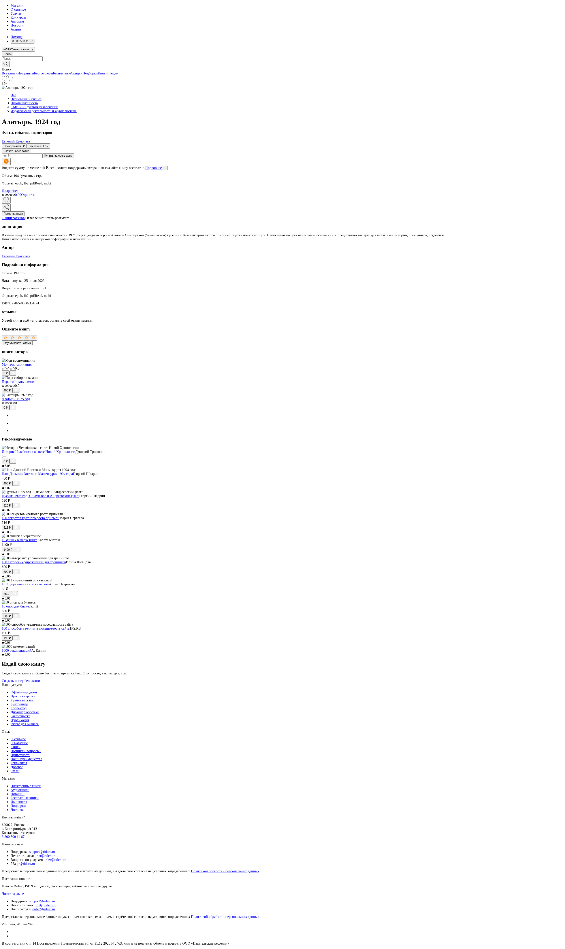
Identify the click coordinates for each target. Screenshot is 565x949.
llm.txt (15, 771)
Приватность (20, 755)
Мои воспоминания (17, 364)
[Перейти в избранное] (4, 80)
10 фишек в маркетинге (19, 540)
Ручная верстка (22, 700)
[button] (282, 63)
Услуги (16, 13)
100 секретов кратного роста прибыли (30, 518)
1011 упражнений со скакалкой (25, 584)
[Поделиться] (6, 207)
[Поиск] (6, 64)
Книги (16, 747)
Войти (7, 54)
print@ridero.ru (45, 856)
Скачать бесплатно (16, 151)
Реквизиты (19, 763)
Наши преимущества (26, 759)
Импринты (25, 73)
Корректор (18, 708)
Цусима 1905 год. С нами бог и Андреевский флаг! (40, 496)
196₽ (7, 638)
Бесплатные (62, 73)
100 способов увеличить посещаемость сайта (36, 628)
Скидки (77, 73)
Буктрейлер (19, 704)
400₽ (7, 390)
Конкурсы (18, 17)
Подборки (90, 73)
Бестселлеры (43, 73)
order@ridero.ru (55, 860)
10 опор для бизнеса (17, 606)
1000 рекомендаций (16, 650)
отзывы (19, 218)
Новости (17, 25)
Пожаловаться (13, 213)
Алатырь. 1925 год (16, 399)
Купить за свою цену (58, 155)
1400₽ (8, 549)
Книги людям (108, 73)
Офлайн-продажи (24, 692)
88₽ (6, 594)
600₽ (7, 571)
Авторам (17, 21)
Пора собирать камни (18, 381)
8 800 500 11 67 (13, 837)
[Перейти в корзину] (10, 80)
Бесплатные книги (25, 798)
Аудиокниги (20, 790)
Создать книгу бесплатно (21, 681)
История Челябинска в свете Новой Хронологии (38, 452)
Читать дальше (13, 894)
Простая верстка (23, 696)
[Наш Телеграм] (12, 936)
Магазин (17, 5)
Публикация (20, 720)
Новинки (17, 794)
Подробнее (153, 168)
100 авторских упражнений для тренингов (34, 562)
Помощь (17, 37)
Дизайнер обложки (25, 712)
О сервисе (18, 9)
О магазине (19, 743)
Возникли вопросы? (26, 751)
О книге (8, 218)
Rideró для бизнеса (25, 724)
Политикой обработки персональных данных (225, 871)
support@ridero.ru (42, 852)
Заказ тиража (20, 716)
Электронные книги (26, 786)
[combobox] (282, 58)
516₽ (7, 527)
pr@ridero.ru (26, 863)
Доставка (17, 810)
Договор (17, 767)
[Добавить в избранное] (6, 200)
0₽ (6, 373)
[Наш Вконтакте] (13, 932)
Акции (16, 29)
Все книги (9, 73)
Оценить (27, 195)
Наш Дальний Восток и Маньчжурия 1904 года (37, 474)
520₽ (7, 505)
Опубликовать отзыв (17, 343)
